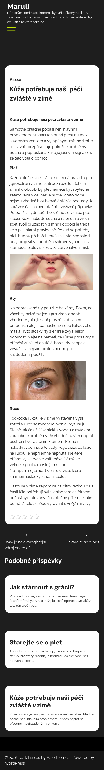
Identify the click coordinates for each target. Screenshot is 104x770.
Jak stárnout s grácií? (42, 588)
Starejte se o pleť (36, 643)
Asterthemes (58, 757)
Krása (15, 79)
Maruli (18, 6)
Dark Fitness (29, 757)
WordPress (15, 763)
